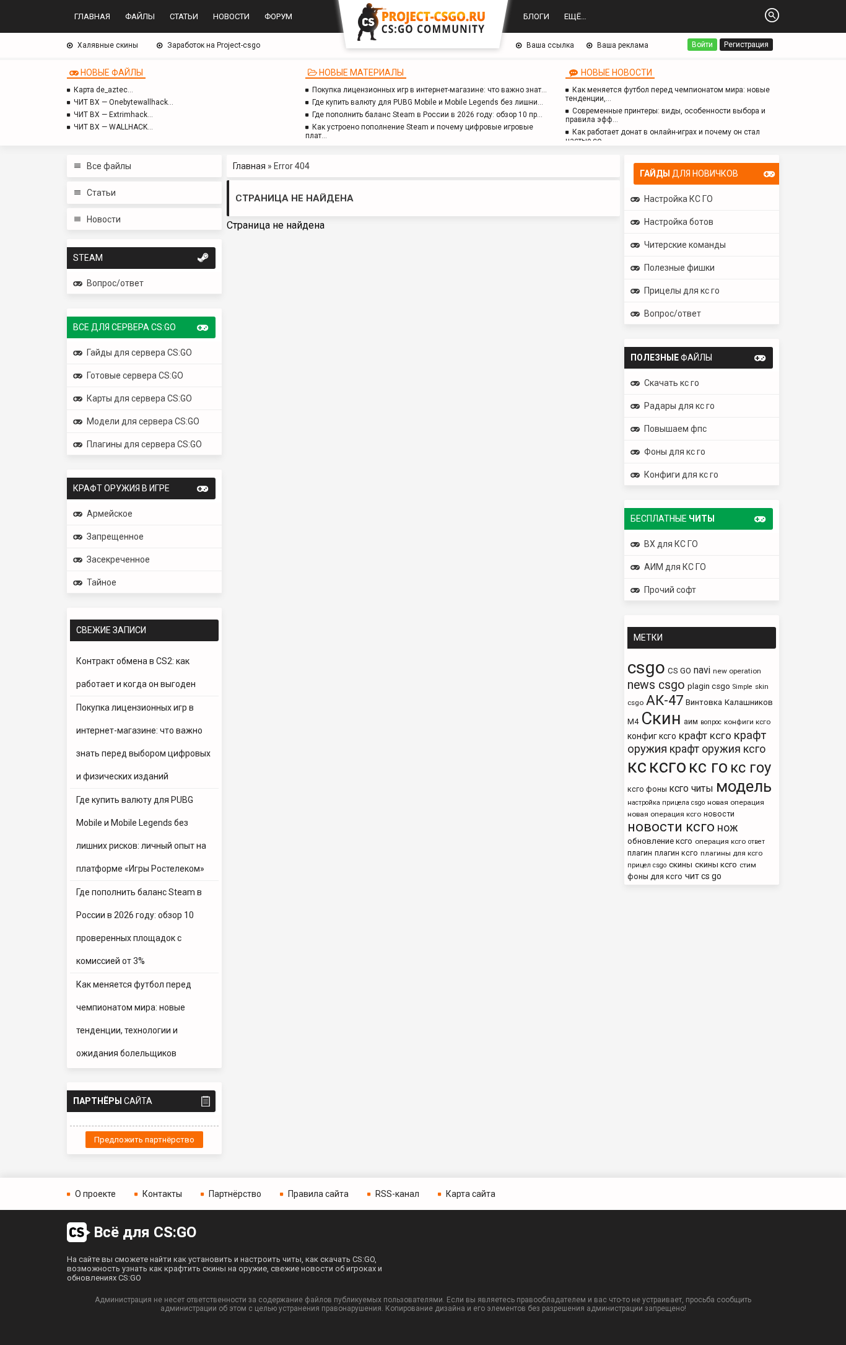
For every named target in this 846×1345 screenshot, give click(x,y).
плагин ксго (676, 852)
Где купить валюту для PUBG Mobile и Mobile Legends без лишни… (427, 102)
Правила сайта (318, 1194)
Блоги (536, 16)
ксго (667, 766)
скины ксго (716, 864)
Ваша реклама (622, 45)
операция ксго (720, 841)
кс (637, 766)
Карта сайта (470, 1194)
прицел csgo (646, 865)
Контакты (162, 1194)
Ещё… (575, 16)
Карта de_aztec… (103, 89)
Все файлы (109, 166)
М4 (633, 721)
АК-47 (664, 700)
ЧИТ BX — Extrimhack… (113, 114)
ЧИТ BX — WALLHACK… (113, 127)
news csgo (656, 685)
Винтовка (704, 702)
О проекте (95, 1194)
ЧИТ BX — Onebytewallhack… (123, 102)
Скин (661, 718)
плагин (639, 852)
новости (719, 813)
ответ (756, 842)
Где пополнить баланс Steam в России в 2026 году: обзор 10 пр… (427, 114)
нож (727, 827)
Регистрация (746, 44)
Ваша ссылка (550, 45)
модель (744, 786)
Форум (278, 16)
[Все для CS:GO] (423, 23)
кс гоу (750, 767)
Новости (231, 16)
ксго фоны (647, 789)
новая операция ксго (664, 814)
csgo (646, 667)
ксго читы (691, 788)
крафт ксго (705, 735)
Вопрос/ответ (115, 283)
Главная (92, 16)
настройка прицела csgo (666, 803)
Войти (702, 44)
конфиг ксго (651, 736)
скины (680, 864)
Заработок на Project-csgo (213, 45)
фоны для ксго (654, 876)
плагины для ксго (731, 853)
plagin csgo (708, 686)
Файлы (140, 16)
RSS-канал (397, 1194)
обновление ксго (659, 841)
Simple (742, 687)
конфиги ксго (747, 721)
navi (702, 670)
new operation (737, 671)
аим (691, 721)
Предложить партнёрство (144, 1139)
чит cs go (703, 876)
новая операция (735, 802)
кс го (708, 767)
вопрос (711, 722)
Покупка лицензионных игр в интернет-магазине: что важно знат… (429, 89)
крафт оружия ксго (717, 748)
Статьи (184, 16)
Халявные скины (107, 45)
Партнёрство (235, 1194)
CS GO (679, 670)
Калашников (749, 702)
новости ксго (671, 827)
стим (747, 865)
